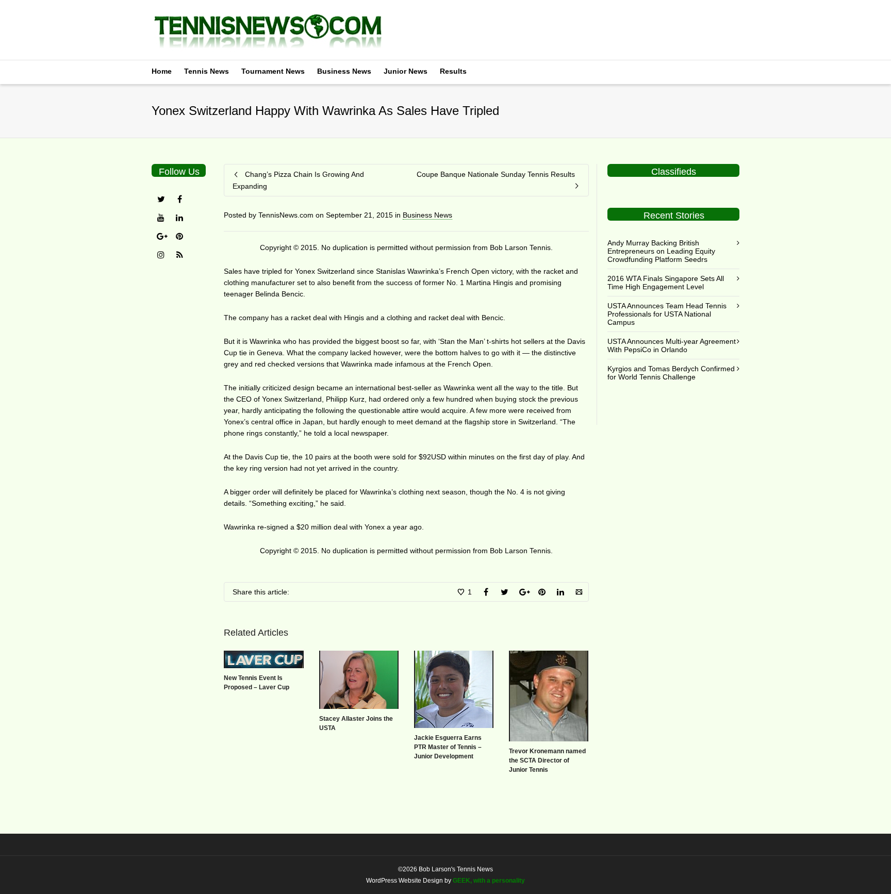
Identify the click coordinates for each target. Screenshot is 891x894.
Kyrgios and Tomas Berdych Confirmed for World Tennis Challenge (671, 373)
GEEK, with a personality (489, 880)
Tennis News (206, 71)
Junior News (405, 71)
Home (162, 71)
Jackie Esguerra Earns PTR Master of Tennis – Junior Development (448, 747)
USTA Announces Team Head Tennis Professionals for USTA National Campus (667, 314)
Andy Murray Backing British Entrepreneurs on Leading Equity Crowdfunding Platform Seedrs (661, 251)
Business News (344, 71)
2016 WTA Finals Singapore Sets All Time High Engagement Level (665, 282)
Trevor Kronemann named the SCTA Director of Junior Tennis (547, 760)
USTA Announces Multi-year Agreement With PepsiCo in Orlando (671, 345)
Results (453, 71)
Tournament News (273, 71)
